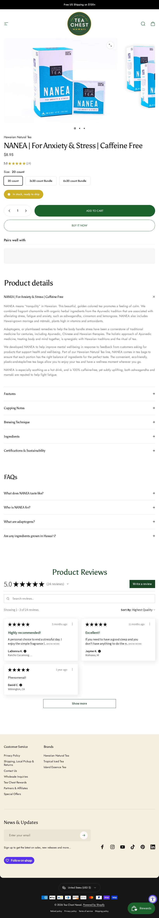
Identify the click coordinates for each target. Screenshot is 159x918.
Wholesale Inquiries (16, 776)
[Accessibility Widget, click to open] (152, 899)
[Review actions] (72, 624)
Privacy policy (70, 911)
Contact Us (10, 771)
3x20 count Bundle (40, 181)
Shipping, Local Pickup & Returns (19, 763)
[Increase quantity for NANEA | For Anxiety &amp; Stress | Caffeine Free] (26, 210)
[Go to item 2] (79, 128)
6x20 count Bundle (74, 181)
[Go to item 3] (84, 128)
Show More (53, 643)
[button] (67, 584)
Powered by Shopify (94, 905)
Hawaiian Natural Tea (17, 137)
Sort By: (126, 610)
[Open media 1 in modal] (110, 45)
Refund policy (56, 911)
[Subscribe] (84, 835)
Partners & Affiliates (16, 788)
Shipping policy (102, 911)
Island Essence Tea (55, 767)
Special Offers (12, 794)
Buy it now (79, 225)
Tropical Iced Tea (54, 761)
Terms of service (86, 911)
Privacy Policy (12, 755)
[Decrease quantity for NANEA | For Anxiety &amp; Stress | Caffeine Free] (8, 210)
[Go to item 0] (75, 128)
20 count (13, 181)
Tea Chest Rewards (15, 782)
